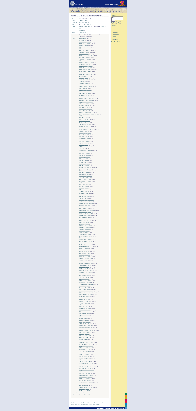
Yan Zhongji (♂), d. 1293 (83, 318)
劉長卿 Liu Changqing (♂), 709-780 (85, 167)
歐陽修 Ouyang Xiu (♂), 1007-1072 (85, 215)
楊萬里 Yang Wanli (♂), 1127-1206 (85, 325)
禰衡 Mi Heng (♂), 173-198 (84, 208)
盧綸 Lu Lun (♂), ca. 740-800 (84, 189)
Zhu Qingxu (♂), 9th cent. (84, 385)
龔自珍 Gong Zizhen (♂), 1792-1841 (86, 98)
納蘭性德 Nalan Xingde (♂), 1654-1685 (86, 210)
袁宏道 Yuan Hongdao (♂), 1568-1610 (86, 346)
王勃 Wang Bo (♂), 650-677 (84, 267)
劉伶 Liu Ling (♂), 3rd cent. (84, 172)
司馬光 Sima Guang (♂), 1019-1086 (85, 241)
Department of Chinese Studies (88, 402)
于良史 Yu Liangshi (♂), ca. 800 (85, 335)
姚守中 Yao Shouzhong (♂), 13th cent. (86, 330)
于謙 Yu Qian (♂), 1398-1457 (84, 337)
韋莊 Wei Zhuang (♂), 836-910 (84, 289)
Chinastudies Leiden (82, 7)
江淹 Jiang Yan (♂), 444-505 (84, 124)
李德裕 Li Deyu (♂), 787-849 (84, 138)
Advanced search (116, 22)
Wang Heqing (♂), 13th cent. (84, 275)
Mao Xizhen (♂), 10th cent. (84, 201)
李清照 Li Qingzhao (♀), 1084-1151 (85, 150)
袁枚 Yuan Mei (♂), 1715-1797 (84, 347)
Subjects (114, 36)
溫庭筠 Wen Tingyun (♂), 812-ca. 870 (86, 292)
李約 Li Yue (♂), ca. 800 (83, 162)
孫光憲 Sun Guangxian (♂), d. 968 (85, 258)
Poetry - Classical (82, 396)
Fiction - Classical (82, 32)
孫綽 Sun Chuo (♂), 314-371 (84, 256)
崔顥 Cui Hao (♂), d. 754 (83, 72)
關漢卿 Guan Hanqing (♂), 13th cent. (86, 100)
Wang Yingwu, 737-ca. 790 (84, 287)
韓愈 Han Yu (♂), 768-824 (84, 103)
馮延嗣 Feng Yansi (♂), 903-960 (85, 90)
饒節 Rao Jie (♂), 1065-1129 (84, 229)
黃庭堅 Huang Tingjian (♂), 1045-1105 (86, 115)
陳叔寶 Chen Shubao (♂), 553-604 (85, 66)
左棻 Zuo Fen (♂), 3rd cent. (84, 389)
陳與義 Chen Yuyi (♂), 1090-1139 (85, 69)
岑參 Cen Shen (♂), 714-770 (84, 59)
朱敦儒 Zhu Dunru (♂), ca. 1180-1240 (86, 383)
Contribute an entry (116, 41)
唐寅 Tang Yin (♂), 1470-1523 (84, 261)
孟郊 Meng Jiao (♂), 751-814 (84, 206)
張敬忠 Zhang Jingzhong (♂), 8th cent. (86, 363)
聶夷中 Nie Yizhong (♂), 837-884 (85, 212)
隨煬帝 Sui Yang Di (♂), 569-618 (85, 320)
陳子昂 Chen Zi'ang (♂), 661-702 (85, 71)
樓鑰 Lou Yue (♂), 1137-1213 (84, 184)
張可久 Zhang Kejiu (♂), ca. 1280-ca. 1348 (87, 366)
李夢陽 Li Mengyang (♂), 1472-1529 (86, 146)
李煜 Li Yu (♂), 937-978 (83, 160)
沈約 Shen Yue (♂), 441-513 (84, 234)
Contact (102, 7)
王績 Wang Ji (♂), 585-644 (84, 277)
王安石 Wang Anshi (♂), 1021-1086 (85, 265)
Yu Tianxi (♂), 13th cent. (83, 339)
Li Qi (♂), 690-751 (82, 148)
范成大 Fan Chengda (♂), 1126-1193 (86, 86)
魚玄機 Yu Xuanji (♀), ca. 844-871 (85, 342)
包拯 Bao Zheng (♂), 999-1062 (85, 48)
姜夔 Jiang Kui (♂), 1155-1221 (84, 121)
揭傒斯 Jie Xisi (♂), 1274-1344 (84, 126)
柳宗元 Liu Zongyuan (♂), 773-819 (85, 182)
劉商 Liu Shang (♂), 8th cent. (84, 174)
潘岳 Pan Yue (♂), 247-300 (84, 217)
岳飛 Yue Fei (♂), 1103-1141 (84, 351)
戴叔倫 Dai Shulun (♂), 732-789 (85, 76)
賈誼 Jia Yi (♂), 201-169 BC (84, 119)
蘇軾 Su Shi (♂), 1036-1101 (84, 251)
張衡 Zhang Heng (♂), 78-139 (84, 356)
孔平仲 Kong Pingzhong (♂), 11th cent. (86, 129)
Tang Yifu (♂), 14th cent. (83, 260)
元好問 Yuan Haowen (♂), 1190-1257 (86, 344)
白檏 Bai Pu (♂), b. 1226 (83, 20)
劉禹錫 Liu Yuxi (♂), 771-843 (84, 181)
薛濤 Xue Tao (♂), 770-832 (84, 313)
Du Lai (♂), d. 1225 (82, 81)
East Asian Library (99, 402)
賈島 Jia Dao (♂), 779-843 (84, 117)
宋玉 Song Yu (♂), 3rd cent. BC (85, 246)
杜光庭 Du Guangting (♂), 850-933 (85, 79)
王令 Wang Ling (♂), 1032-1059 (85, 282)
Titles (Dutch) (115, 32)
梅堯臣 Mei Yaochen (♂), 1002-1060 (86, 203)
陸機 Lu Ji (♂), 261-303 (83, 186)
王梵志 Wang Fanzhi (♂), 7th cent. (85, 272)
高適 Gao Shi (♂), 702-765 (84, 95)
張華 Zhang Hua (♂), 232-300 (84, 358)
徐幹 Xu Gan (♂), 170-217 (84, 306)
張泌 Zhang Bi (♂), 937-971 (84, 354)
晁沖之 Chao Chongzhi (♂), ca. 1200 (86, 62)
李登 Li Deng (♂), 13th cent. (84, 136)
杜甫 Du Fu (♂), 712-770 (83, 78)
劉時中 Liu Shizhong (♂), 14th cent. (85, 176)
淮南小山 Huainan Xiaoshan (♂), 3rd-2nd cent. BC (88, 114)
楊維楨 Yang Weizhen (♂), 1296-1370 (86, 327)
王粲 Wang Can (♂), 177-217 (84, 268)
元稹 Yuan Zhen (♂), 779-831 (84, 349)
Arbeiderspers (86, 24)
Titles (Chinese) (116, 34)
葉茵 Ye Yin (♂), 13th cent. (84, 334)
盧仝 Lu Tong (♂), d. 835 (83, 193)
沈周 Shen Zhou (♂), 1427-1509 (85, 236)
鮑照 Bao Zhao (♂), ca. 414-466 (85, 47)
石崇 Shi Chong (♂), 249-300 (84, 237)
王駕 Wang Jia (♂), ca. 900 (84, 279)
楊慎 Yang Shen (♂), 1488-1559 (85, 323)
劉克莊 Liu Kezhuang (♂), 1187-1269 (86, 170)
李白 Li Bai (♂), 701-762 (83, 134)
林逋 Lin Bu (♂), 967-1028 (84, 165)
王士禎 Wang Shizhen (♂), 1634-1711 (86, 284)
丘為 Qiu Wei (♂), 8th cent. (84, 224)
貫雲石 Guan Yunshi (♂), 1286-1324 (86, 102)
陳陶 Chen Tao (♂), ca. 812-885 (85, 67)
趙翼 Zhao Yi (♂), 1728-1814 (84, 378)
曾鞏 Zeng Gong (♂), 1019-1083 (85, 352)
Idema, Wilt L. (81, 22)
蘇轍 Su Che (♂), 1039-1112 (84, 249)
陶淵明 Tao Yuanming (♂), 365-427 (85, 263)
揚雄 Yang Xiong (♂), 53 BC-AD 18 (85, 328)
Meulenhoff (86, 394)
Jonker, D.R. (87, 22)
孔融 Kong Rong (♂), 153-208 (84, 131)
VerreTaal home (74, 7)
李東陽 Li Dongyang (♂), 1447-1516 (85, 139)
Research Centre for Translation (93, 7)
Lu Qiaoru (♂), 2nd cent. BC (84, 191)
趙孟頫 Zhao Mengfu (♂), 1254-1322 (86, 375)
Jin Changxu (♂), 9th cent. (84, 127)
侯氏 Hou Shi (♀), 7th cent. (84, 110)
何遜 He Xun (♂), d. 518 (83, 107)
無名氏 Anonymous (82, 38)
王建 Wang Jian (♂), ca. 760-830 (85, 280)
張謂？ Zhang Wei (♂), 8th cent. (85, 368)
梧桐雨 (80, 30)
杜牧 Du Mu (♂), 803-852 (84, 83)
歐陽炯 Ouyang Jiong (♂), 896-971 (85, 213)
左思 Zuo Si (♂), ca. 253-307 (84, 390)
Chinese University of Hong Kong (95, 404)
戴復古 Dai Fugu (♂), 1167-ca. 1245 (85, 74)
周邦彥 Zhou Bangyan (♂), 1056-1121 (86, 382)
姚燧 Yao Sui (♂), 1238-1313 (84, 332)
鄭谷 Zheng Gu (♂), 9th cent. (84, 380)
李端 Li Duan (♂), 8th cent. (84, 141)
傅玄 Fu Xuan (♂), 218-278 (84, 91)
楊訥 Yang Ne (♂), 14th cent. (84, 322)
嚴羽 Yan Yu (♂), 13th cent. (84, 316)
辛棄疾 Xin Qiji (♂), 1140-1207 (84, 301)
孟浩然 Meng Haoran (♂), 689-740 (85, 205)
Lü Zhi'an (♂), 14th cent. (83, 198)
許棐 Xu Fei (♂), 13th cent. (84, 304)
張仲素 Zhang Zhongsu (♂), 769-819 (86, 371)
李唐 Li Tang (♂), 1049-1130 (84, 155)
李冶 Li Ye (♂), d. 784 (83, 158)
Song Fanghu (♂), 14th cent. (84, 244)
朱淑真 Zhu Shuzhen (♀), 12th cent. (85, 387)
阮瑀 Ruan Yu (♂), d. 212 (83, 232)
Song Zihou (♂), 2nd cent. (84, 248)
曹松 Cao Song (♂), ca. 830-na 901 (85, 55)
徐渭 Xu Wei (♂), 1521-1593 (84, 308)
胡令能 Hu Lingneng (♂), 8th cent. (85, 112)
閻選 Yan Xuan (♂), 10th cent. (84, 315)
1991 (89, 394)
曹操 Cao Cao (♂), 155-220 (84, 52)
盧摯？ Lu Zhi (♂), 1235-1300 (84, 196)
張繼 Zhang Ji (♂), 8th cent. (84, 359)
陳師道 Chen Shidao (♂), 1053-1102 (85, 64)
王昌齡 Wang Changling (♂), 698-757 (86, 270)
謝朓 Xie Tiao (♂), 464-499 (84, 299)
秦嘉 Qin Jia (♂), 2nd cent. (84, 222)
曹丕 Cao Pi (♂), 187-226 (84, 54)
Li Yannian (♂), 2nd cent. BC (84, 157)
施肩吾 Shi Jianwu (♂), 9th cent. (85, 239)
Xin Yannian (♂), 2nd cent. (84, 303)
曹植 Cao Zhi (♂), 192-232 (84, 57)
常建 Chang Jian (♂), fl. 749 (84, 60)
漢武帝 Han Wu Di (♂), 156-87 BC (85, 169)
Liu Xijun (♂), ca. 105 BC (83, 177)
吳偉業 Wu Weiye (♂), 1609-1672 (85, 294)
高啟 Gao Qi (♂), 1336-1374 (84, 93)
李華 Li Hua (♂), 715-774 (83, 145)
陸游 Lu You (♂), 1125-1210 (84, 194)
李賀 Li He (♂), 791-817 (83, 143)
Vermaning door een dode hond (85, 26)
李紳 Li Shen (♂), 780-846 (84, 153)
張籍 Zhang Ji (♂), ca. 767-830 (85, 361)
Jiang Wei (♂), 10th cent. (83, 122)
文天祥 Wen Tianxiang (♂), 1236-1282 (86, 291)
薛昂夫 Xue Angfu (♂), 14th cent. (85, 311)
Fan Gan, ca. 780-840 (83, 88)
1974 (90, 24)
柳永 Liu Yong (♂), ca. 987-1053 (85, 179)
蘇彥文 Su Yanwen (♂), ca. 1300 (85, 253)
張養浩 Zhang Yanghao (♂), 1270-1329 (86, 370)
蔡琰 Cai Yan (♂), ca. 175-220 (84, 50)
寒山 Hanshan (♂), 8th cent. (84, 105)
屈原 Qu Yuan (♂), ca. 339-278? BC (85, 225)
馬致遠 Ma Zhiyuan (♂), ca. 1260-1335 (86, 200)
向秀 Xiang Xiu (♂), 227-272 (84, 296)
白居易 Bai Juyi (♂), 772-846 (84, 43)
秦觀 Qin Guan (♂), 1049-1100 (84, 220)
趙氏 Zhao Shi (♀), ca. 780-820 (85, 373)
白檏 (83, 30)
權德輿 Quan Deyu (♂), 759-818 (85, 227)
